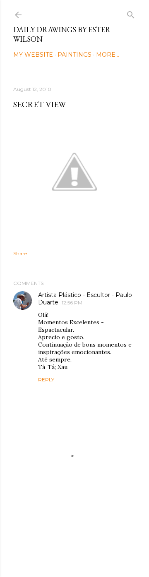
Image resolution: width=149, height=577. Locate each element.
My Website (33, 54)
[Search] (131, 13)
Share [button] (20, 253)
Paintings (74, 54)
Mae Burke (96, 553)
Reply (46, 379)
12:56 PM (72, 302)
